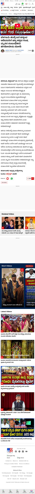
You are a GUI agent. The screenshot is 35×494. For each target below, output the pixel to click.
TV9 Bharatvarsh (6, 473)
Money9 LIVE (23, 479)
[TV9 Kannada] (2, 4)
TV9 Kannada (4, 14)
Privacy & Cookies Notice (11, 464)
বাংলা (26, 1)
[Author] (2, 51)
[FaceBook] (16, 451)
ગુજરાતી (21, 1)
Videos (10, 14)
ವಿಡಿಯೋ (24, 10)
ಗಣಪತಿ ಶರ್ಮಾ (20, 50)
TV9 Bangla (29, 473)
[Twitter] (19, 451)
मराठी (16, 1)
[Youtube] (8, 178)
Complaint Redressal (17, 467)
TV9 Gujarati (6, 476)
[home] (1, 7)
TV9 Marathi (15, 473)
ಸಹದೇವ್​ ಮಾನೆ (8, 50)
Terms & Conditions (24, 464)
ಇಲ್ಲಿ (7, 174)
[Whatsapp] (22, 4)
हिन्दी (7, 1)
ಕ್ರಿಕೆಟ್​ (20, 7)
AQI (19, 4)
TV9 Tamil (20, 476)
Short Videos (7, 266)
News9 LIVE (15, 479)
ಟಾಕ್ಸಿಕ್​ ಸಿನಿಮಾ (15, 10)
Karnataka (4, 182)
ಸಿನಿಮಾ (16, 7)
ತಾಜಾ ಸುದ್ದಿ (6, 7)
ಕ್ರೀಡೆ (33, 7)
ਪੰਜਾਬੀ (29, 1)
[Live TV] (26, 4)
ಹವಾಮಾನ (30, 10)
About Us (15, 461)
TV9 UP (9, 479)
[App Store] (22, 458)
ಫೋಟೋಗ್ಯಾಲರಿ (27, 7)
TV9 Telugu (22, 473)
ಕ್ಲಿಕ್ (10, 174)
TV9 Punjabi (13, 476)
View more (28, 266)
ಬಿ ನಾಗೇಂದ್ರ (5, 10)
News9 (2, 1)
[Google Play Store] (12, 457)
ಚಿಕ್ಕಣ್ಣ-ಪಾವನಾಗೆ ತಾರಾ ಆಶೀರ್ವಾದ (12, 305)
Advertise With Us (23, 461)
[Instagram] (23, 451)
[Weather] (16, 4)
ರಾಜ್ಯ (11, 7)
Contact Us (8, 461)
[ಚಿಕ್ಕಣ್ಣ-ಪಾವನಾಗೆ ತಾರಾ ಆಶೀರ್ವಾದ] (13, 287)
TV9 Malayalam (28, 476)
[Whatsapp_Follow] (12, 178)
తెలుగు (12, 1)
